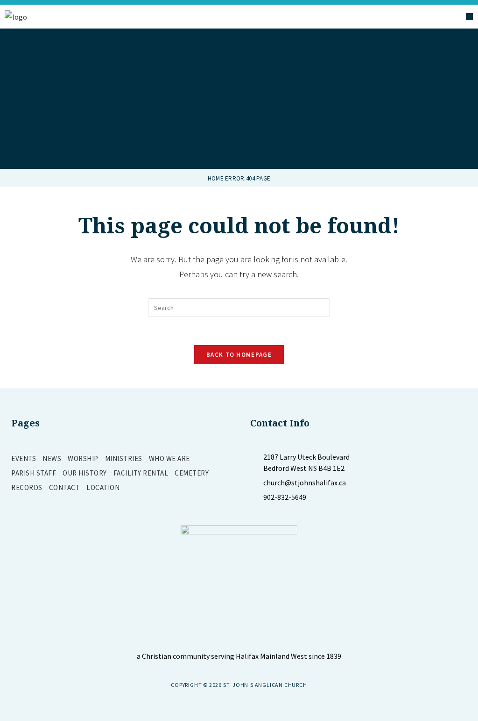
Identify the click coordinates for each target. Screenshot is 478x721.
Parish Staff (33, 473)
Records (26, 487)
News (51, 458)
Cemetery (192, 473)
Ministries (123, 458)
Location (103, 487)
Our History (85, 473)
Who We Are (169, 458)
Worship (83, 458)
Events (23, 458)
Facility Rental (141, 473)
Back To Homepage (239, 355)
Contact (64, 487)
